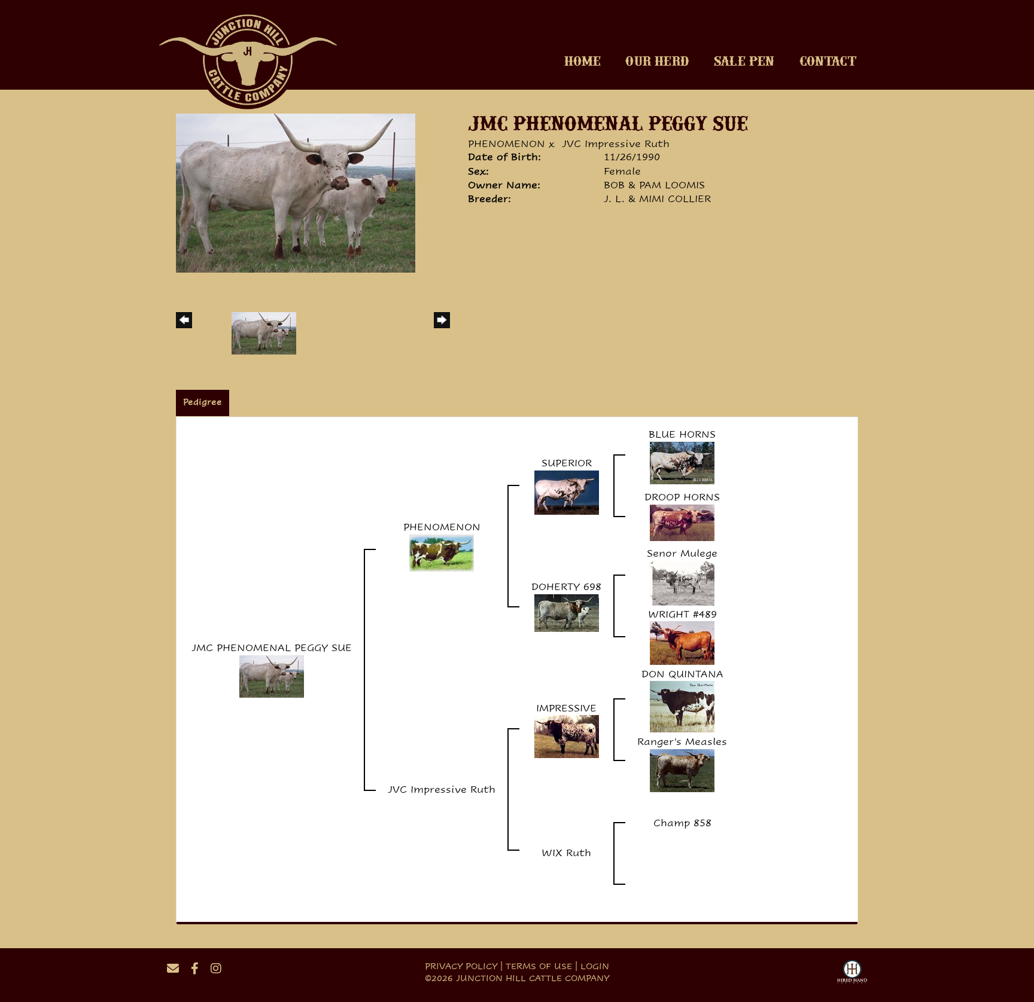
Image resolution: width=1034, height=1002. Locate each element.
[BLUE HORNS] (682, 462)
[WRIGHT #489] (682, 642)
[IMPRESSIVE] (566, 736)
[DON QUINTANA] (682, 706)
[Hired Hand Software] (852, 973)
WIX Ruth (566, 853)
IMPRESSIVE (566, 708)
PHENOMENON (506, 144)
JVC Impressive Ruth (616, 144)
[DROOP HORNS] (682, 521)
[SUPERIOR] (566, 491)
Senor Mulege (682, 553)
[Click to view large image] (295, 192)
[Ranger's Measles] (682, 769)
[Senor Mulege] (682, 582)
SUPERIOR (567, 463)
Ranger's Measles (682, 741)
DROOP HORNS (682, 497)
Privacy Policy (461, 966)
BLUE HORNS (682, 434)
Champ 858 (682, 823)
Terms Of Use (539, 966)
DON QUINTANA (682, 674)
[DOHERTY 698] (566, 612)
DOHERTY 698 (566, 587)
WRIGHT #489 (682, 614)
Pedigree (202, 401)
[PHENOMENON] (441, 552)
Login (594, 966)
